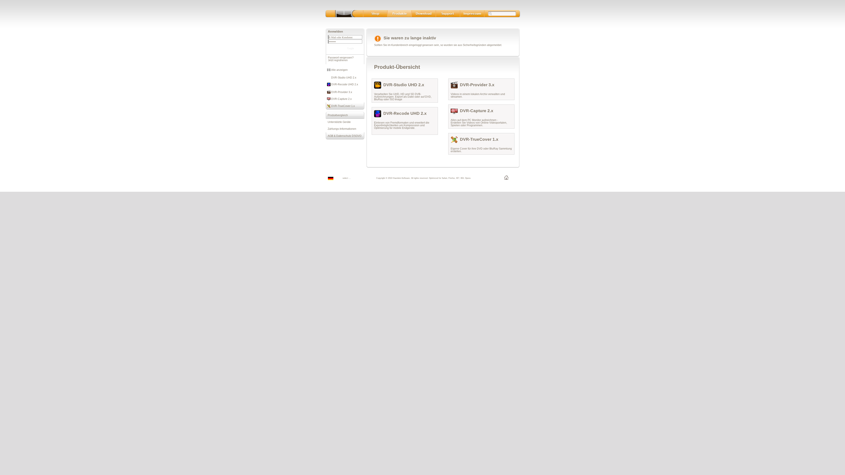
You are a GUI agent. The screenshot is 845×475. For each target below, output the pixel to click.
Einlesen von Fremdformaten (391, 122)
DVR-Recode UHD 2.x (344, 84)
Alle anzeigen (339, 69)
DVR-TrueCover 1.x (343, 106)
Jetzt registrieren (338, 60)
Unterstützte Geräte (338, 122)
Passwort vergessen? (341, 57)
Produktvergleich (337, 115)
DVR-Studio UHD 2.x (343, 77)
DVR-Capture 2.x (341, 98)
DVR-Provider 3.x (341, 92)
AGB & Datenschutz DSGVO (343, 135)
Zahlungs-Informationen (341, 128)
